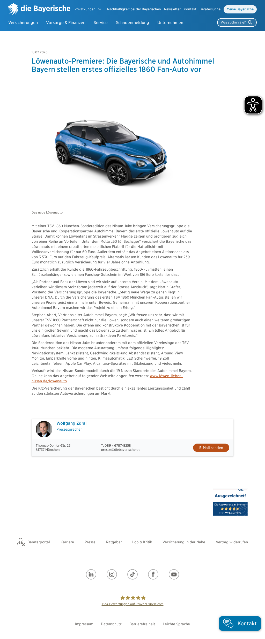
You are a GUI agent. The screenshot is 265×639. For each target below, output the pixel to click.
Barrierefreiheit (142, 624)
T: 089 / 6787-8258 (116, 445)
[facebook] (153, 574)
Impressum (84, 624)
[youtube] (174, 574)
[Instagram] (112, 574)
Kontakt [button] (190, 9)
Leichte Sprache (176, 624)
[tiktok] (132, 574)
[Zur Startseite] (39, 9)
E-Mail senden (211, 448)
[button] (88, 9)
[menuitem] (134, 9)
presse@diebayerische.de (120, 450)
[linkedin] (91, 574)
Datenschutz (111, 624)
